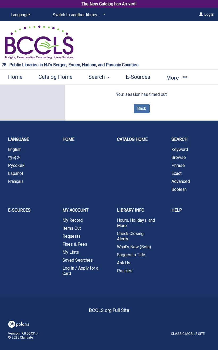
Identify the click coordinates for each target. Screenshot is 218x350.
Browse (178, 157)
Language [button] (18, 139)
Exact (176, 173)
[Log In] (201, 14)
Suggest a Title (131, 254)
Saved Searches (77, 260)
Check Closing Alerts (130, 236)
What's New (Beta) (134, 246)
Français (16, 181)
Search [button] (97, 77)
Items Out (71, 228)
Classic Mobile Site (188, 334)
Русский (16, 165)
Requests (71, 236)
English (15, 149)
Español (15, 173)
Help (176, 210)
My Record (72, 220)
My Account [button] (75, 210)
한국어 (14, 157)
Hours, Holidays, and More (136, 223)
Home (15, 77)
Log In (209, 14)
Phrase (178, 165)
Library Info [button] (130, 210)
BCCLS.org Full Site (109, 310)
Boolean (179, 189)
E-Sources (138, 77)
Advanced (180, 181)
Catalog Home (56, 77)
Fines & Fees (74, 244)
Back (141, 108)
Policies (124, 270)
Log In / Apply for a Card (80, 271)
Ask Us (123, 262)
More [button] (173, 78)
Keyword (179, 149)
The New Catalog (97, 3)
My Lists (70, 252)
